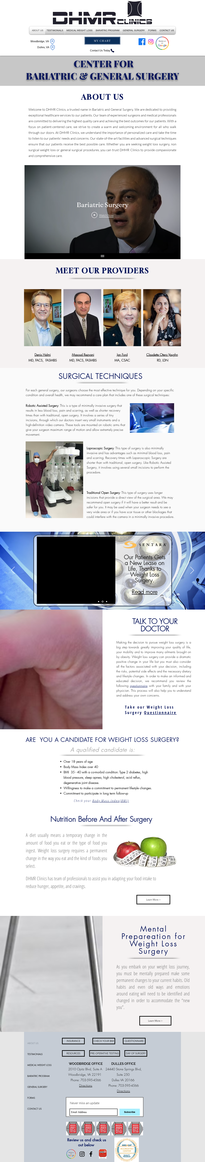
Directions (85, 1085)
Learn (129, 575)
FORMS (31, 1097)
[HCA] (98, 601)
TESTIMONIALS (35, 1054)
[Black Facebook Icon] (90, 1154)
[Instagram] (150, 41)
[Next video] (174, 209)
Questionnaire (160, 712)
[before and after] (106, 601)
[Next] (192, 570)
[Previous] (13, 570)
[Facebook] (142, 41)
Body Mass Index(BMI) (110, 800)
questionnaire (139, 685)
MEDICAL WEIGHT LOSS (39, 1065)
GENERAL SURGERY (37, 1086)
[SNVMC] (102, 601)
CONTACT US (34, 1108)
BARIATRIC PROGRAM (38, 1076)
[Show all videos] (102, 256)
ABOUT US (32, 1043)
